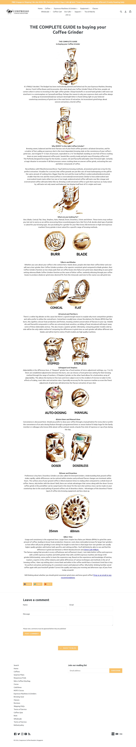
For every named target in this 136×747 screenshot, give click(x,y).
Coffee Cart (57, 12)
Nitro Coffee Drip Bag (22, 681)
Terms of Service (20, 709)
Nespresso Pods (20, 678)
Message (26, 614)
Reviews (17, 703)
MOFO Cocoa (19, 690)
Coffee (48, 8)
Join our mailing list (77, 665)
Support (78, 12)
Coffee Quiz (18, 712)
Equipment (84, 8)
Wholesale (45, 12)
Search (16, 665)
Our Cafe (67, 12)
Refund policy (19, 725)
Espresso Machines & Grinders (65, 8)
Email (71, 605)
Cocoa (16, 684)
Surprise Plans (19, 675)
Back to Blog (69, 648)
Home (40, 8)
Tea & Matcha (90, 12)
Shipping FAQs (19, 706)
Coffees (17, 672)
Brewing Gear (19, 697)
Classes (95, 8)
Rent (15, 716)
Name (25, 605)
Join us (68, 15)
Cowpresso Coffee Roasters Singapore (31, 740)
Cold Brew (18, 687)
